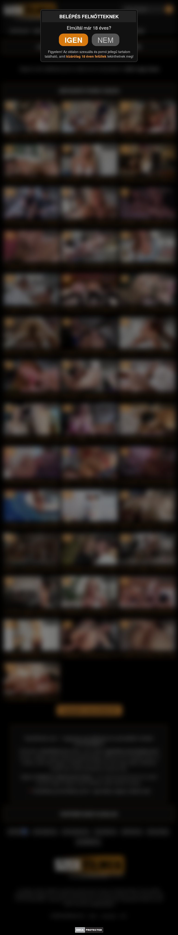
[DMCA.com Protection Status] (89, 929)
